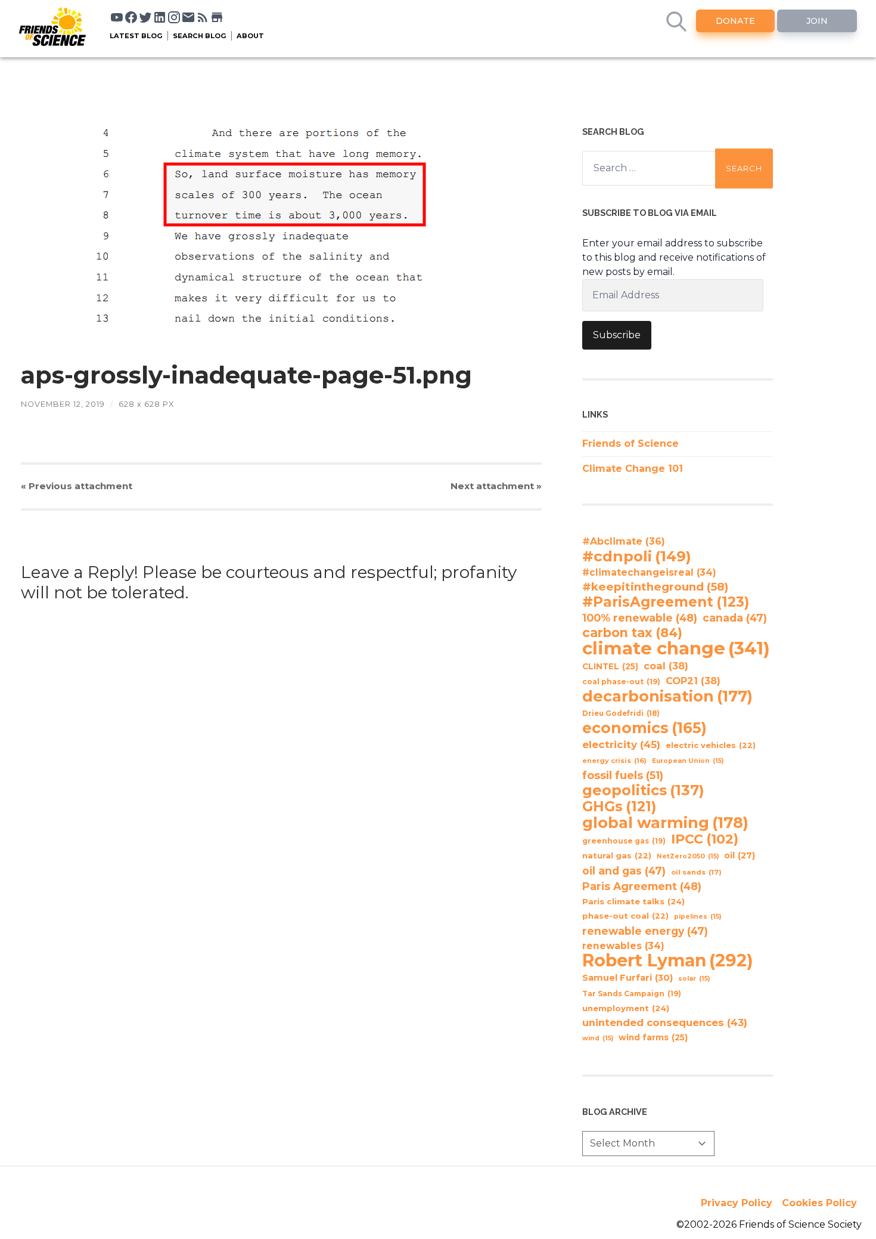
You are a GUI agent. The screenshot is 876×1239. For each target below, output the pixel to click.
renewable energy (645, 931)
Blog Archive (614, 1112)
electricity (621, 744)
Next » (496, 486)
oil (739, 855)
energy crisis (614, 760)
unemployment (625, 1008)
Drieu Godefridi (621, 713)
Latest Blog (136, 36)
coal (666, 666)
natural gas (616, 855)
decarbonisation (667, 696)
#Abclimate (623, 541)
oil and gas (624, 870)
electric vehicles (711, 745)
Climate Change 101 (632, 468)
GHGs (619, 806)
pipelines (697, 916)
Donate (735, 21)
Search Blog (199, 36)
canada (735, 617)
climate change (676, 648)
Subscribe (617, 335)
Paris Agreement (641, 886)
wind (597, 1038)
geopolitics (643, 790)
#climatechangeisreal (649, 572)
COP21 (693, 681)
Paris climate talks (633, 901)
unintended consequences (664, 1022)
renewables (623, 945)
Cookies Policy (819, 1203)
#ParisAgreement (665, 602)
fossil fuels (622, 775)
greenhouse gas (624, 840)
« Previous (76, 486)
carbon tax (632, 633)
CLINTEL (610, 666)
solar (694, 978)
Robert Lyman (667, 960)
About (250, 36)
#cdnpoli (636, 556)
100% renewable (639, 617)
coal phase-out (621, 681)
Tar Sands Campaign (631, 993)
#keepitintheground (655, 587)
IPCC (704, 839)
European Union (687, 761)
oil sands (696, 872)
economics (644, 728)
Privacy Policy (736, 1203)
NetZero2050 (688, 856)
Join (817, 21)
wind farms (653, 1037)
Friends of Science (630, 443)
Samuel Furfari (627, 977)
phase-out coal (625, 916)
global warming (665, 822)
